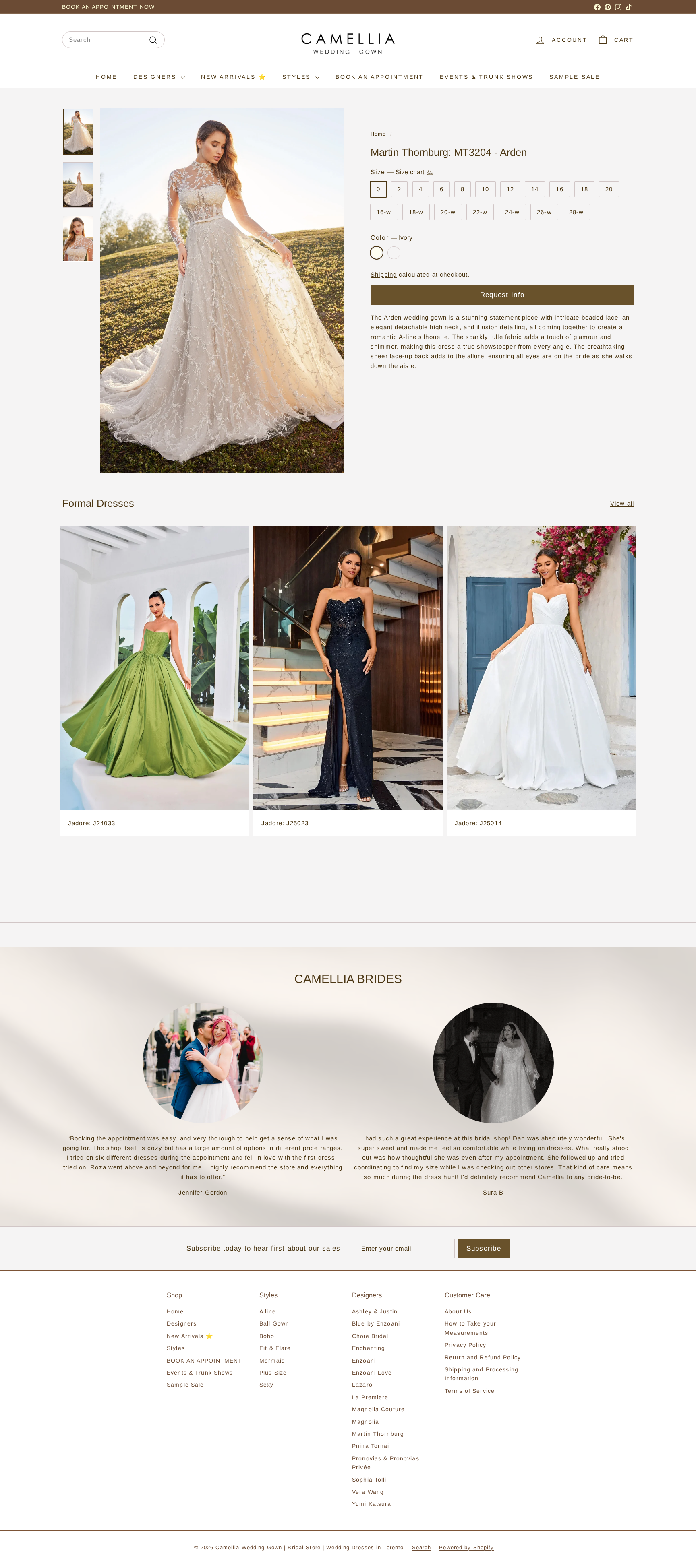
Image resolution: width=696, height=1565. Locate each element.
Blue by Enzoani (376, 1323)
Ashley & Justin (375, 1311)
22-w (480, 212)
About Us (458, 1311)
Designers (156, 77)
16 (559, 189)
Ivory (377, 253)
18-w (416, 212)
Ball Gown (274, 1323)
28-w (576, 212)
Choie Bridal (370, 1336)
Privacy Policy (465, 1345)
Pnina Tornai (370, 1446)
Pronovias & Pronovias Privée (385, 1462)
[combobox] (113, 39)
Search (421, 1547)
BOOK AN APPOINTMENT (380, 77)
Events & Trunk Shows (486, 77)
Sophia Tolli (369, 1479)
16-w (384, 212)
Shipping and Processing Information (481, 1373)
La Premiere (370, 1397)
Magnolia (365, 1421)
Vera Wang (368, 1492)
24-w (512, 212)
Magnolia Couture (378, 1409)
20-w (448, 212)
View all (622, 503)
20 (609, 189)
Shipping (384, 274)
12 (510, 189)
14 (535, 189)
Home (106, 77)
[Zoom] (222, 290)
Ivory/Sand (394, 253)
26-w (544, 212)
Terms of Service (470, 1390)
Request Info (502, 295)
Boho (267, 1336)
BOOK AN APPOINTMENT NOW (108, 7)
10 (485, 189)
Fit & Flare (275, 1348)
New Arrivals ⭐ (233, 77)
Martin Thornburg (378, 1434)
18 (584, 189)
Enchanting (368, 1348)
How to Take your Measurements (470, 1328)
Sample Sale (574, 77)
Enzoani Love (372, 1372)
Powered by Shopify (466, 1547)
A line (267, 1311)
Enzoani (364, 1360)
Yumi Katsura (372, 1504)
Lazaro (362, 1384)
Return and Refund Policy (483, 1357)
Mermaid (272, 1360)
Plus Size (273, 1372)
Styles (297, 77)
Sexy (266, 1384)
